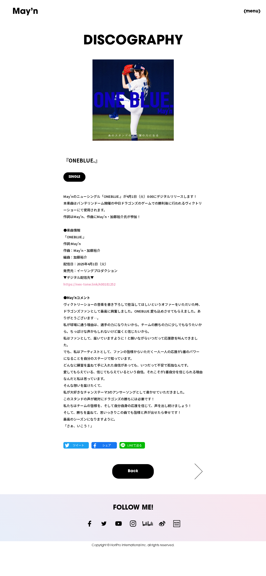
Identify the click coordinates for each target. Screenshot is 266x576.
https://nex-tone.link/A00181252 (89, 284)
